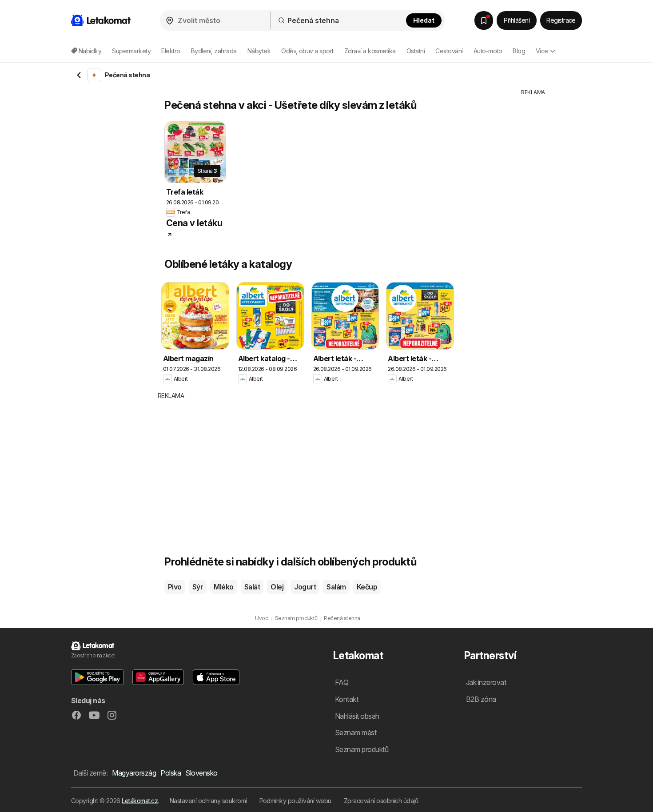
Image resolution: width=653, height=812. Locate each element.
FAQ (341, 682)
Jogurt (305, 586)
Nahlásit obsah (357, 716)
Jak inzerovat (486, 682)
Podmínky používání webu (295, 800)
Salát (252, 586)
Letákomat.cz (140, 800)
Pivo (175, 586)
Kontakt (346, 699)
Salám (336, 586)
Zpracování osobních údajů (381, 800)
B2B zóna (481, 699)
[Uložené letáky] (483, 20)
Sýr (197, 586)
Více (542, 51)
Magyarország (134, 772)
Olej (277, 586)
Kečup (367, 586)
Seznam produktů (361, 749)
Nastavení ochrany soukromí (208, 800)
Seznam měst (355, 732)
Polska (170, 772)
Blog (519, 51)
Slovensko (201, 772)
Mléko (223, 586)
